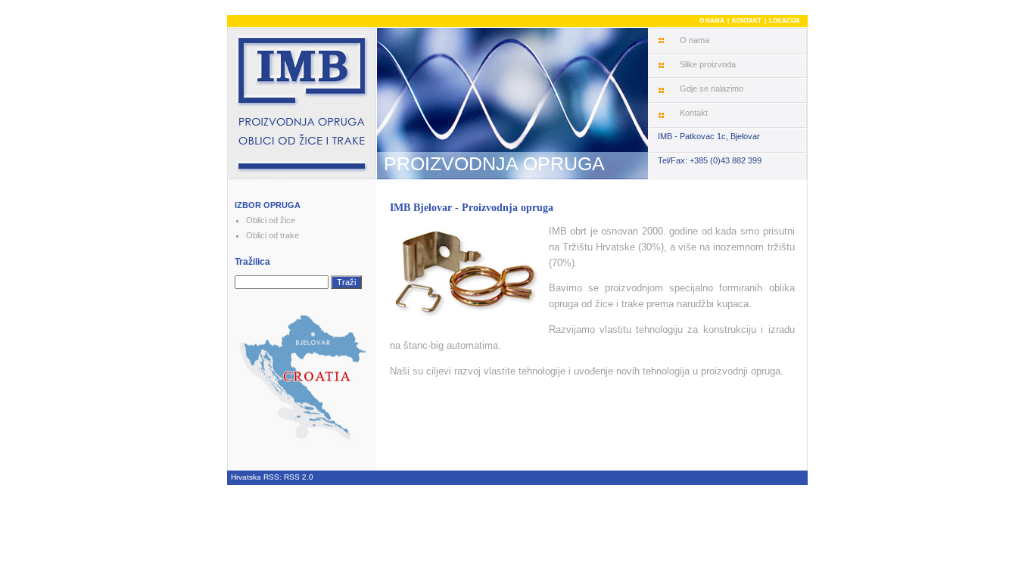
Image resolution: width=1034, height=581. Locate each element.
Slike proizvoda (708, 64)
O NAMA (711, 20)
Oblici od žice (270, 220)
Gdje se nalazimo (711, 88)
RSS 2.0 (298, 477)
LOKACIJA (784, 20)
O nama (694, 40)
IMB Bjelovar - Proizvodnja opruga (471, 207)
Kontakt (694, 112)
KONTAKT (746, 20)
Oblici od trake (272, 235)
